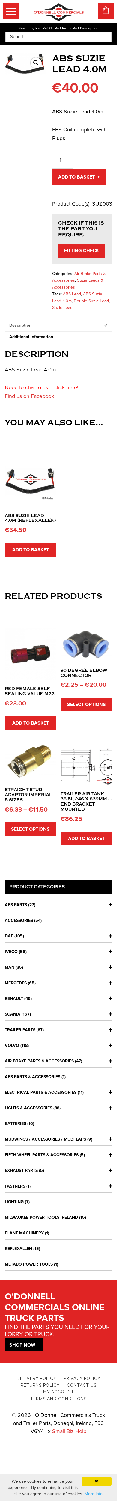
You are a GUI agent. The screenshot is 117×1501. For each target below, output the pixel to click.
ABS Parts (16, 904)
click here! (66, 387)
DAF (9, 936)
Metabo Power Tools (29, 1264)
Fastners (15, 1186)
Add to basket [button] (30, 550)
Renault (14, 998)
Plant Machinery (24, 1233)
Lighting (14, 1201)
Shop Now (22, 1345)
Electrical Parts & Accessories (40, 1092)
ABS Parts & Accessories (32, 1076)
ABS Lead (72, 294)
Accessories (19, 920)
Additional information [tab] (31, 336)
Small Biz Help (69, 1431)
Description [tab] (20, 325)
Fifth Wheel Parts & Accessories (42, 1154)
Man (9, 967)
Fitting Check (81, 251)
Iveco (11, 951)
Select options (86, 705)
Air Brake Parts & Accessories (39, 1061)
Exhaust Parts (21, 1170)
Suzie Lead (62, 307)
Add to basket (76, 177)
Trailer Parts (20, 1029)
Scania (12, 1014)
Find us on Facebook (29, 396)
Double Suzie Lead (91, 301)
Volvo (12, 1045)
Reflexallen (18, 1248)
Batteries (15, 1123)
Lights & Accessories (28, 1108)
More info (94, 1493)
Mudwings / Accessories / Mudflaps (45, 1139)
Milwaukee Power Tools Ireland (41, 1217)
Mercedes (16, 983)
